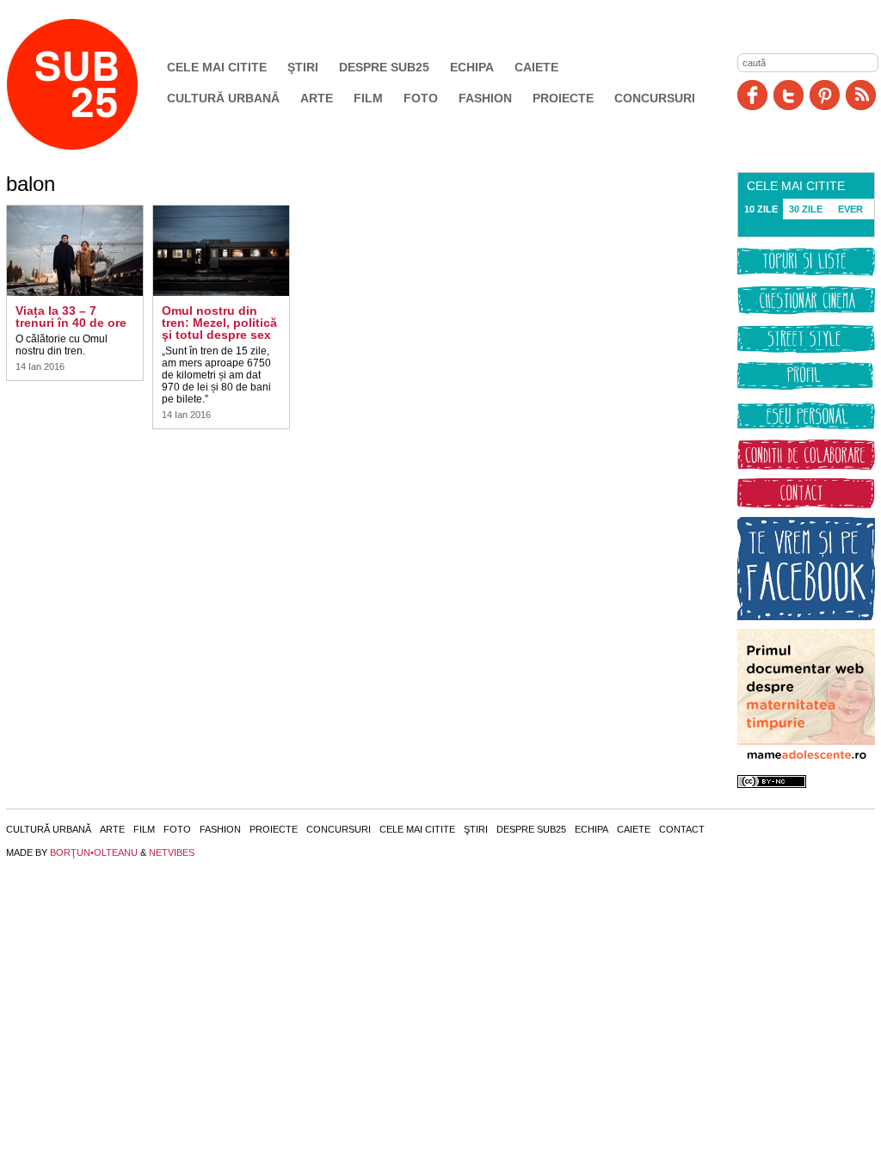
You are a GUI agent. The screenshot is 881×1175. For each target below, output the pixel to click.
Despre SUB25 (384, 67)
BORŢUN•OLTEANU (94, 852)
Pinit (825, 95)
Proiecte (563, 98)
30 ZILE (805, 209)
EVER (850, 209)
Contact (682, 829)
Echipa (472, 67)
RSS (861, 95)
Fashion (485, 98)
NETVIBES (171, 852)
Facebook (752, 95)
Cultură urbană (223, 98)
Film (368, 98)
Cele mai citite (217, 67)
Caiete (536, 67)
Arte (316, 98)
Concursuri (654, 98)
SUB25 (92, 84)
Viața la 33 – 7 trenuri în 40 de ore (70, 316)
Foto (421, 98)
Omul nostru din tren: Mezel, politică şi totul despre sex (219, 322)
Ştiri (302, 67)
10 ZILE (761, 209)
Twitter (788, 95)
